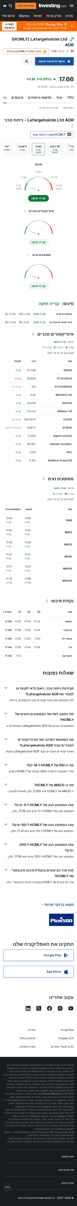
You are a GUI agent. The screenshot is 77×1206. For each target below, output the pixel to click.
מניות (69, 16)
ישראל (37, 16)
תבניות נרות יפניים (48, 107)
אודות (31, 1029)
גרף (59, 97)
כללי (70, 97)
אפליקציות (67, 1029)
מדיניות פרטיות (66, 1169)
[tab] (55, 149)
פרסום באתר (27, 1038)
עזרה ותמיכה (27, 1046)
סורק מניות (53, 16)
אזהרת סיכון (67, 1182)
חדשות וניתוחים (40, 97)
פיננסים (17, 97)
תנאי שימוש (68, 1156)
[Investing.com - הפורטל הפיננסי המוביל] (53, 5)
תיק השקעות (66, 1038)
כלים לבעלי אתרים (62, 1046)
